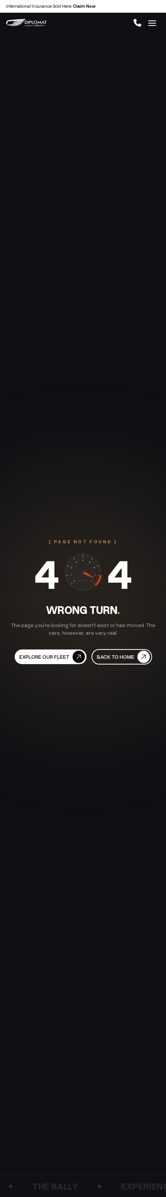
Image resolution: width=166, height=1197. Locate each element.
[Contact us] (137, 23)
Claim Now (84, 6)
